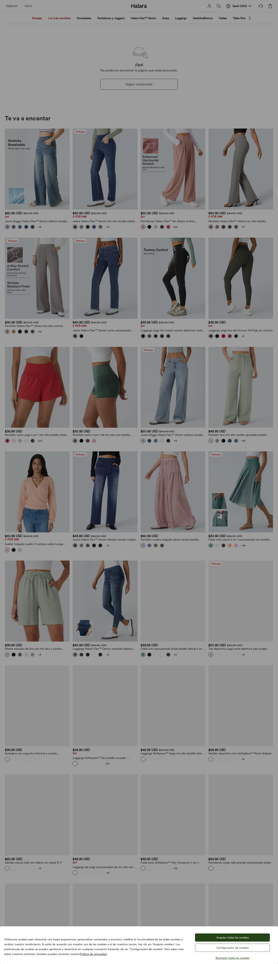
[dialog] (139, 482)
